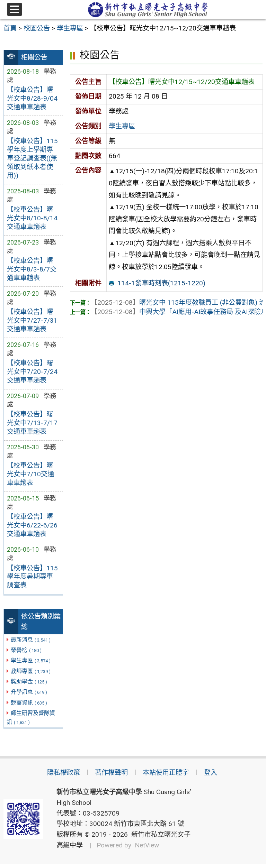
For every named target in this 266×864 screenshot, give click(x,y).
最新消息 (31, 639)
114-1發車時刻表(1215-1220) (161, 283)
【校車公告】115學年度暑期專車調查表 (32, 576)
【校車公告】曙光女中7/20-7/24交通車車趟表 (32, 371)
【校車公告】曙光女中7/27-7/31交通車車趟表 (32, 320)
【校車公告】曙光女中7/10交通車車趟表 (30, 474)
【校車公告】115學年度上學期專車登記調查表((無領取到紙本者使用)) (32, 158)
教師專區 (31, 671)
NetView (147, 845)
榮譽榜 (26, 650)
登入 (210, 772)
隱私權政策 (63, 772)
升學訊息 (29, 692)
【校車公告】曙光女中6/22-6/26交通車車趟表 (32, 525)
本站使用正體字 (166, 772)
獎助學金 (29, 681)
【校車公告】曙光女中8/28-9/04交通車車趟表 (32, 98)
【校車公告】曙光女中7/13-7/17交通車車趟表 (32, 422)
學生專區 (31, 660)
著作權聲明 (111, 772)
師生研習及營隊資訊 (31, 717)
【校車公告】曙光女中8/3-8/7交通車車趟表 (31, 269)
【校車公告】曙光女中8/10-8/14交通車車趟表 (32, 218)
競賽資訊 (29, 702)
